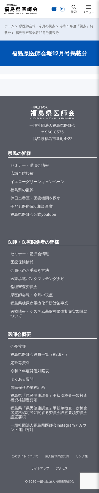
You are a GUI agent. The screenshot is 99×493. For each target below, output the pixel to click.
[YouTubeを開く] (54, 9)
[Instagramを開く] (62, 9)
